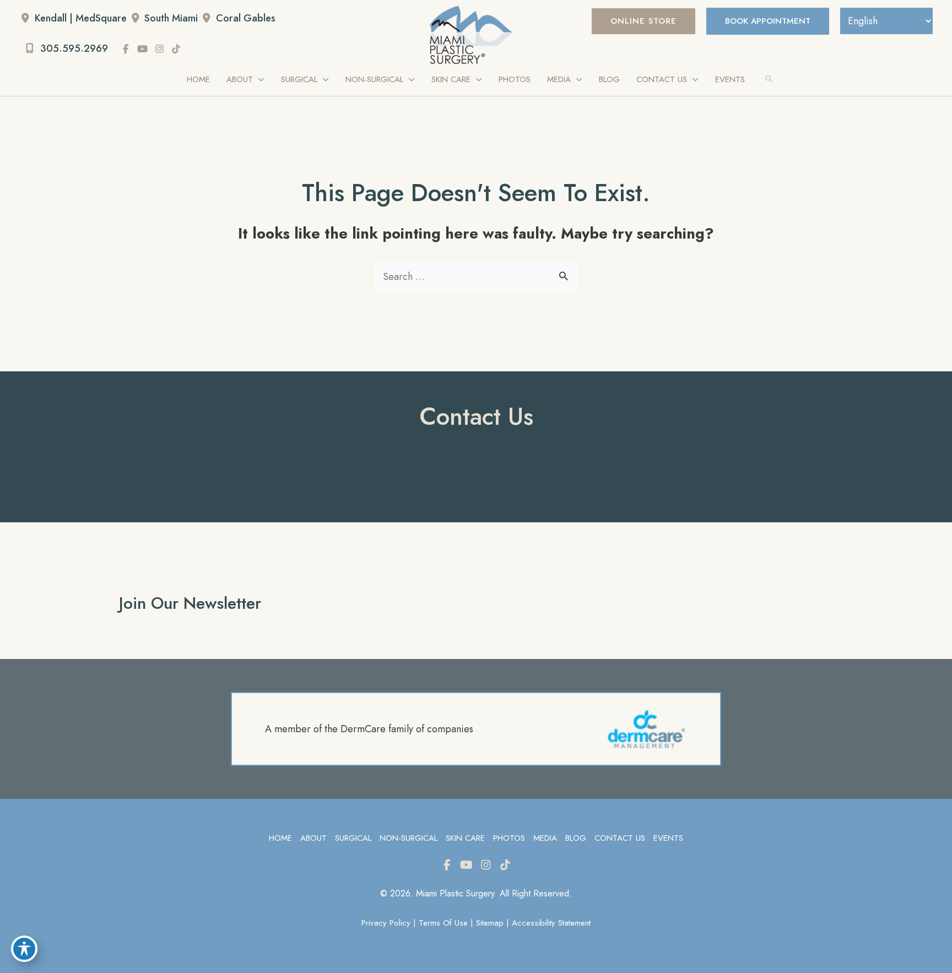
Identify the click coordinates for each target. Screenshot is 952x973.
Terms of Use (443, 923)
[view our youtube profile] (143, 49)
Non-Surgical (408, 838)
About (313, 838)
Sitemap (490, 923)
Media (545, 838)
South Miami (171, 18)
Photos (509, 838)
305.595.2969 (72, 48)
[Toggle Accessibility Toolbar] (24, 949)
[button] (643, 21)
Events (668, 838)
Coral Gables (245, 18)
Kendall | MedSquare (81, 18)
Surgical (353, 838)
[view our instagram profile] (160, 49)
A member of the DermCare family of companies (369, 729)
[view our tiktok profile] (176, 49)
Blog (575, 838)
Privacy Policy (385, 923)
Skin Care (465, 838)
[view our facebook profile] (126, 49)
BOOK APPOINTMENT (767, 21)
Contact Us (619, 838)
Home (280, 838)
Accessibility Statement (551, 923)
